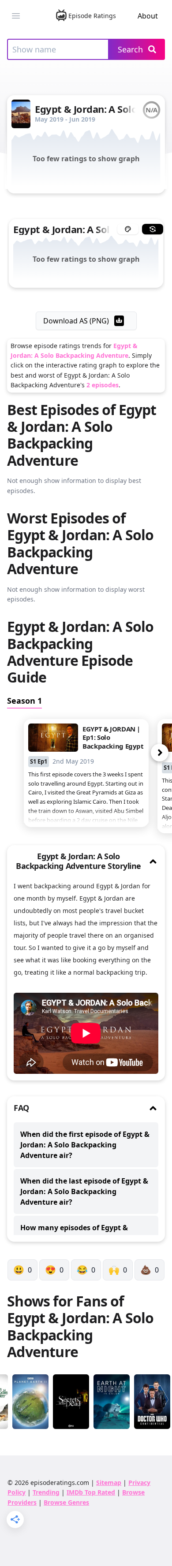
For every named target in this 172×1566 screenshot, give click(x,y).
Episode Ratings (92, 15)
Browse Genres (66, 1502)
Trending (46, 1492)
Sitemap (108, 1482)
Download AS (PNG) (76, 321)
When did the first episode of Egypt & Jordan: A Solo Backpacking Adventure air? (85, 1144)
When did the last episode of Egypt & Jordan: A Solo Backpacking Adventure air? (84, 1191)
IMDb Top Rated (91, 1492)
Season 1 (24, 700)
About (148, 16)
